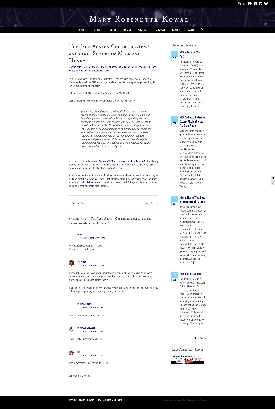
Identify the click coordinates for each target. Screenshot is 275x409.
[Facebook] (255, 3)
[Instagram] (239, 3)
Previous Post (77, 203)
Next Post (151, 203)
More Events (200, 338)
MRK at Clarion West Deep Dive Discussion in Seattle (192, 199)
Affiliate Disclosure (112, 399)
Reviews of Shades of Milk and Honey (118, 67)
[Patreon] (249, 3)
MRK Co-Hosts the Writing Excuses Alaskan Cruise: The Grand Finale (193, 121)
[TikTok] (244, 3)
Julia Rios (81, 262)
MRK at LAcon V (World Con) (191, 54)
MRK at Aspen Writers (190, 274)
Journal (86, 67)
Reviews (95, 67)
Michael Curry (84, 304)
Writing (79, 70)
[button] (85, 30)
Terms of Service (77, 399)
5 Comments (75, 67)
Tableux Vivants (94, 182)
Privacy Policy (94, 399)
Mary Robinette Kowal (139, 19)
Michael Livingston (86, 328)
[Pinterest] (260, 3)
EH (78, 352)
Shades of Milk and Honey (111, 161)
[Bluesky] (266, 3)
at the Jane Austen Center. (137, 161)
